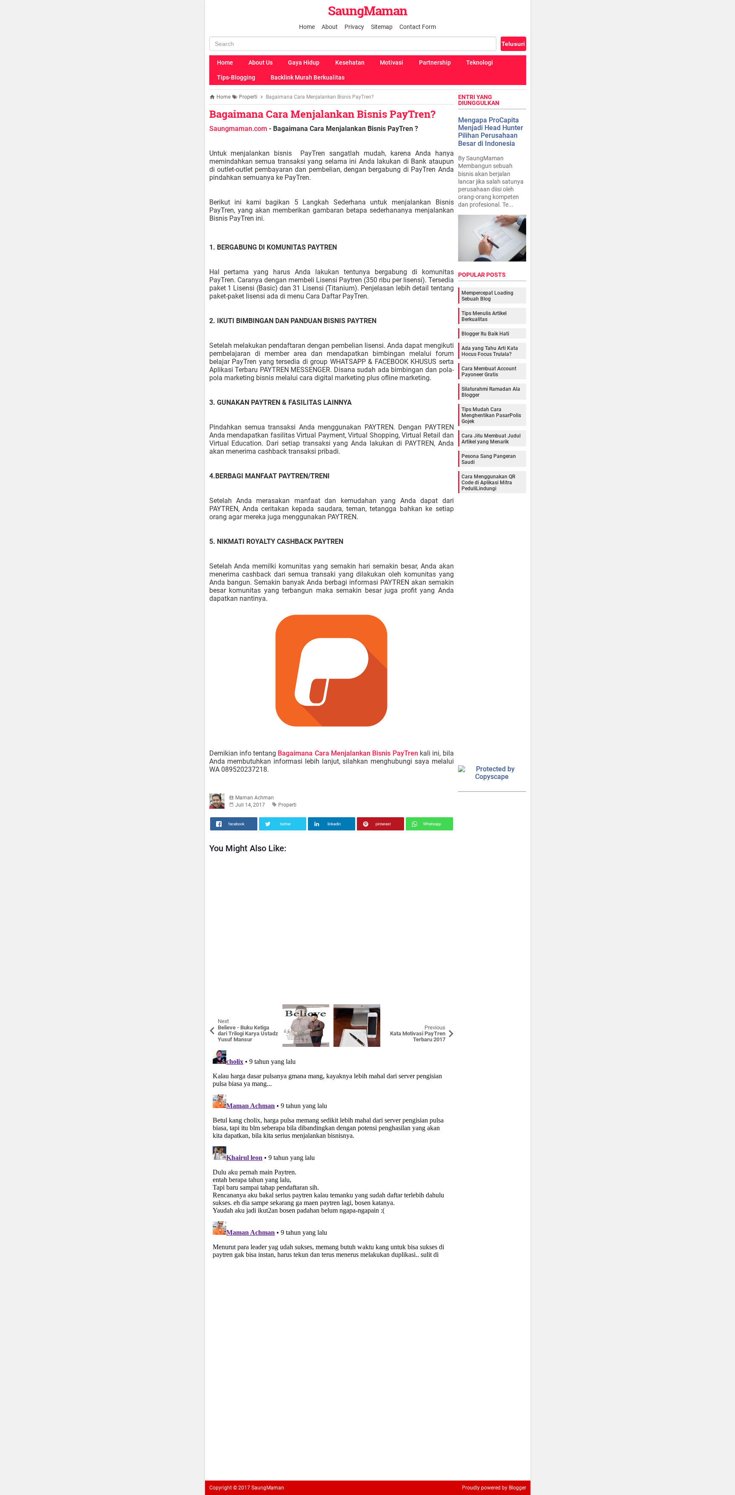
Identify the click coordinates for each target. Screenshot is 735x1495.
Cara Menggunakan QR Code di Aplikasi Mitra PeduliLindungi (488, 483)
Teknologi (479, 62)
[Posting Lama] (441, 1011)
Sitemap (382, 26)
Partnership (435, 62)
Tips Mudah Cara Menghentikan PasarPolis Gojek (491, 415)
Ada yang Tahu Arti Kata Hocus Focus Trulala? (490, 351)
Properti (287, 805)
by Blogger (514, 1488)
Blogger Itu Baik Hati (485, 334)
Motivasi (391, 62)
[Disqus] (331, 1153)
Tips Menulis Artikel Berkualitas (484, 316)
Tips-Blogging (236, 77)
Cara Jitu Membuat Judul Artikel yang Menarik (491, 439)
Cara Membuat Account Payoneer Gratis (489, 372)
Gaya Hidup (303, 62)
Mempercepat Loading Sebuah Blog (487, 296)
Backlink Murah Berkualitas (308, 77)
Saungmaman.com (238, 129)
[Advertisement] (331, 931)
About (330, 26)
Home (307, 26)
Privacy (354, 26)
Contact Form (417, 26)
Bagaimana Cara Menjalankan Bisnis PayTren (348, 753)
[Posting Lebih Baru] (222, 1011)
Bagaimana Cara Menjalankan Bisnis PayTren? (322, 114)
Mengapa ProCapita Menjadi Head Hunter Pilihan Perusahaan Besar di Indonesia (490, 132)
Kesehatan (350, 62)
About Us (260, 62)
